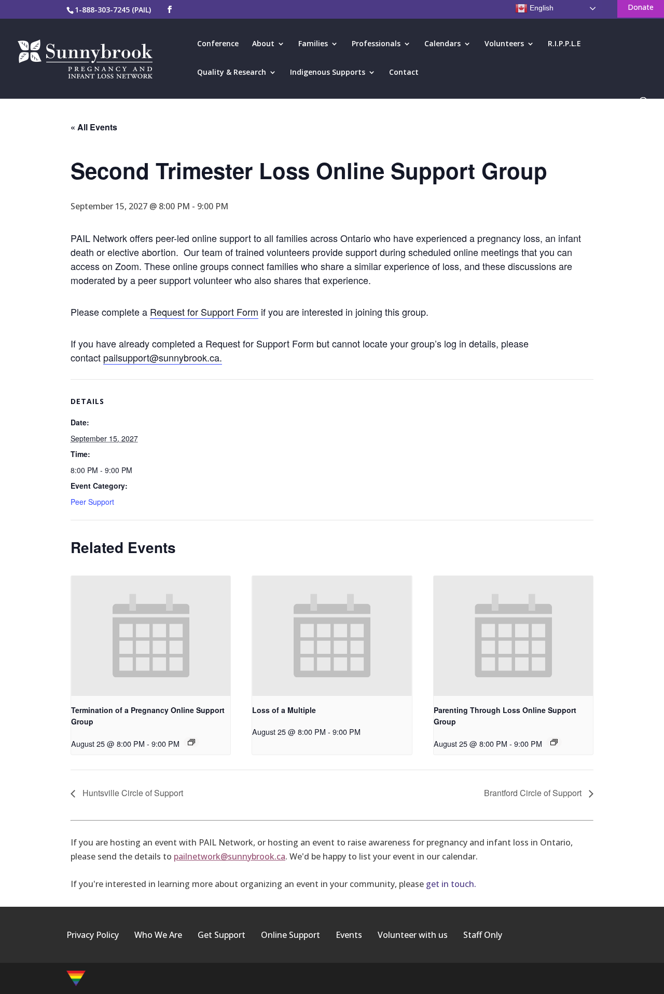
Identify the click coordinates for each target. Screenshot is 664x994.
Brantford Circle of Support (534, 793)
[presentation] (150, 635)
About (263, 44)
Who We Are (158, 935)
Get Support (221, 935)
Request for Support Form (204, 311)
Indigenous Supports (327, 73)
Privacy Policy (92, 935)
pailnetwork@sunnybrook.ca (229, 856)
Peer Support (92, 501)
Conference (218, 44)
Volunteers (504, 44)
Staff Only (482, 935)
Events (349, 935)
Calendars (442, 44)
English (541, 8)
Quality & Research (231, 73)
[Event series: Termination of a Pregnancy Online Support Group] (191, 742)
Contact (404, 73)
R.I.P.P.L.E (564, 44)
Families (313, 44)
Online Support (290, 935)
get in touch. (451, 884)
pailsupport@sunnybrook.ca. (162, 357)
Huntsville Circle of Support (131, 793)
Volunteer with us (413, 935)
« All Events (94, 127)
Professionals (376, 44)
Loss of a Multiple (284, 710)
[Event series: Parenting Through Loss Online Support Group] (554, 742)
